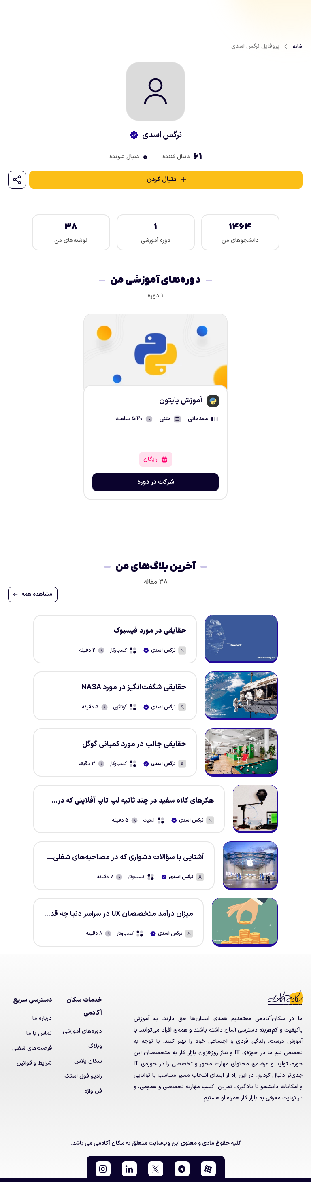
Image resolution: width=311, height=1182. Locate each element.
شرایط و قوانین (34, 1063)
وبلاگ (95, 1046)
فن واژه (93, 1091)
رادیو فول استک (83, 1076)
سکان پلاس (88, 1061)
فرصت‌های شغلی (32, 1048)
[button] (208, 1168)
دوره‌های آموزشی (82, 1031)
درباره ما (42, 1018)
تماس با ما (39, 1033)
